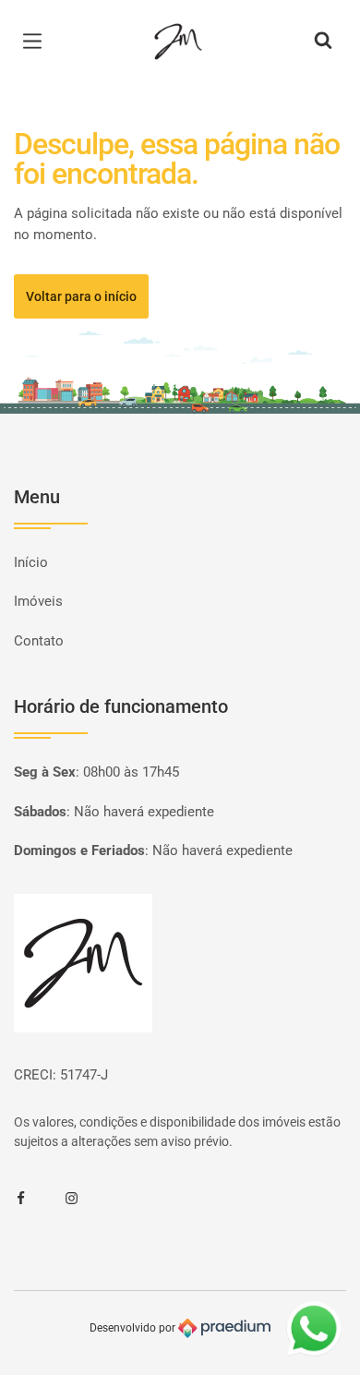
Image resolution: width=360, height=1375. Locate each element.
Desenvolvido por (134, 1327)
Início (31, 562)
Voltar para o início (81, 296)
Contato (39, 641)
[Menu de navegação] (37, 41)
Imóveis (38, 601)
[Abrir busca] (323, 41)
